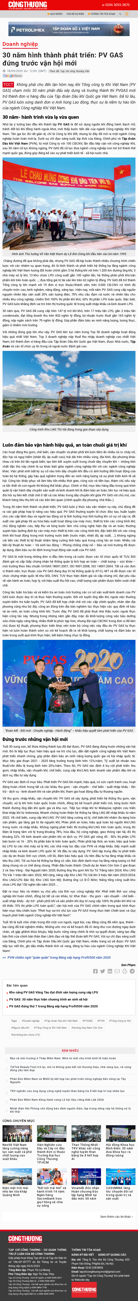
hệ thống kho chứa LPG (26, 1034)
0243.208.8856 (94, 1267)
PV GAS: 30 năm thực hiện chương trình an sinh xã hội (48, 999)
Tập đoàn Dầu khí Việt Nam (62, 1020)
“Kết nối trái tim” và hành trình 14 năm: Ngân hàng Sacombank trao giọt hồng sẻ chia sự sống (51, 1196)
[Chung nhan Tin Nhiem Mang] (84, 1289)
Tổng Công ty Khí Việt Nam (51, 1027)
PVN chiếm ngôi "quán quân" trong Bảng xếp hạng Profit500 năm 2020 (59, 957)
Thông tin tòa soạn (102, 14)
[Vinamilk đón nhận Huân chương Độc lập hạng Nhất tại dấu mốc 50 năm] (86, 1177)
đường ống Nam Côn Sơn (87, 1027)
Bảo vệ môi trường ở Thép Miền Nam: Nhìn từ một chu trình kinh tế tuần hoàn (63, 1058)
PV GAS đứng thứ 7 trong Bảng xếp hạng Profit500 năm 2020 (53, 1006)
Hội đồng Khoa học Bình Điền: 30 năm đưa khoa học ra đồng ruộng (120, 1150)
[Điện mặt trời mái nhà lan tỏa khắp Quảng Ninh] (17, 1177)
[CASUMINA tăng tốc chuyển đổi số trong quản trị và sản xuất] (120, 1177)
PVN (102, 1020)
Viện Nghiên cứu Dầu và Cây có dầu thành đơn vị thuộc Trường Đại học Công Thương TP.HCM (51, 1153)
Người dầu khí (21, 1027)
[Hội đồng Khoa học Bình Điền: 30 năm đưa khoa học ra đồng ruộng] (120, 1134)
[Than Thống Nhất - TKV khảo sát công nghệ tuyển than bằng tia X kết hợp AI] (86, 1134)
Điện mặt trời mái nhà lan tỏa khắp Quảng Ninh (15, 1191)
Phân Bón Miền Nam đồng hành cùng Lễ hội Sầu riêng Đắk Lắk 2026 (57, 1099)
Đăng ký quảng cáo (112, 1254)
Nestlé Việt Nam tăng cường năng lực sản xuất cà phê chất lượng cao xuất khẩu (17, 1152)
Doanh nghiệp (20, 44)
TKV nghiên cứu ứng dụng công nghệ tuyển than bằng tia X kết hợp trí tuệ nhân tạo (67, 1091)
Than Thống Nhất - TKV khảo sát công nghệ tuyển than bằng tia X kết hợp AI (86, 1152)
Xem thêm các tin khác (115, 1216)
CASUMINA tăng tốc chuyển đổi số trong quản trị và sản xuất (119, 1193)
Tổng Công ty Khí (121, 1020)
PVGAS (88, 1020)
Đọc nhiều (56, 14)
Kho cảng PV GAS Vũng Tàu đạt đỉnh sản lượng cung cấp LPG (53, 992)
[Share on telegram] (132, 971)
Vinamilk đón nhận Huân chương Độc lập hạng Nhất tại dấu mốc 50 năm (85, 1193)
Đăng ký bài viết (83, 1254)
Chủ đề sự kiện (75, 14)
